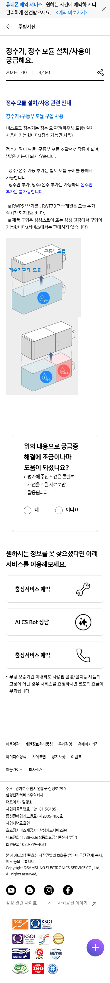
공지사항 (58, 757)
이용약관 (12, 744)
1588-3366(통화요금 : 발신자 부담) (49, 837)
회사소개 (35, 769)
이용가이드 (14, 769)
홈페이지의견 (88, 744)
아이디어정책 (16, 757)
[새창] (20, 924)
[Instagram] (49, 891)
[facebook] (68, 891)
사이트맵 (39, 757)
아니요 (72, 510)
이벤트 (76, 757)
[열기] (95, 947)
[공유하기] (100, 72)
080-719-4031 (34, 844)
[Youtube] (11, 891)
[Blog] (30, 891)
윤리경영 (65, 744)
